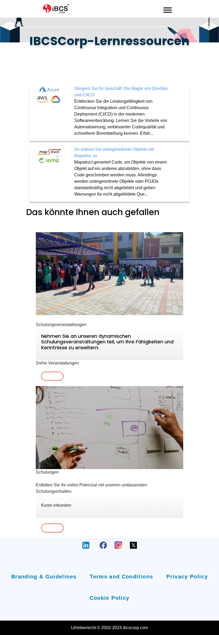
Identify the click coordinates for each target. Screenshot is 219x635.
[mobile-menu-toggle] (167, 8)
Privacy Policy (187, 577)
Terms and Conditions (121, 577)
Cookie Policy (110, 598)
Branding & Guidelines (43, 577)
